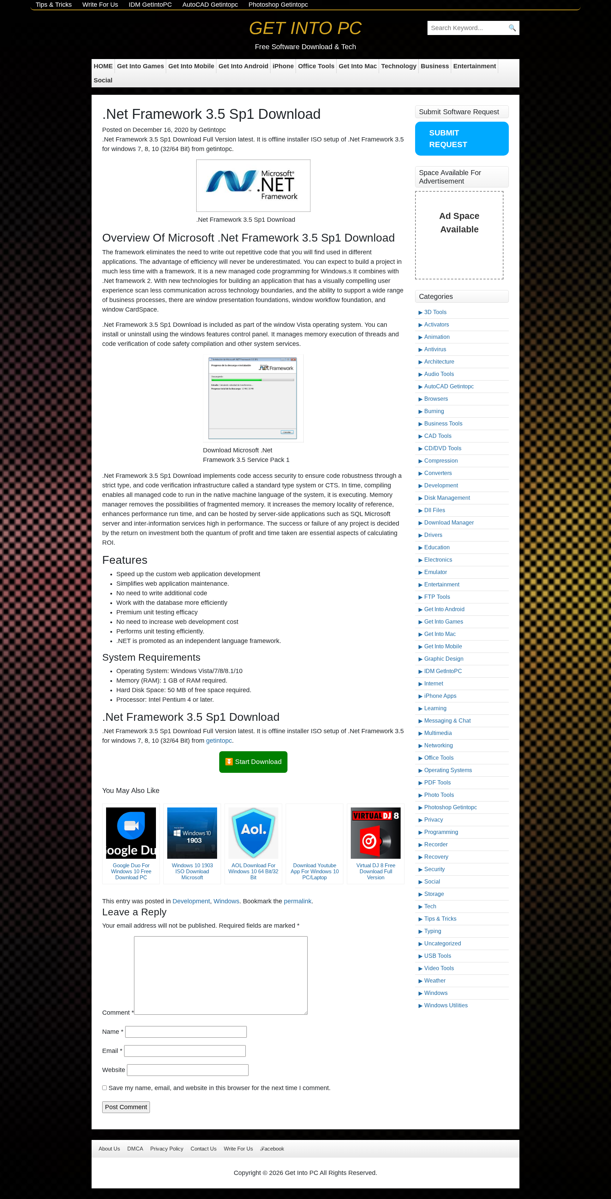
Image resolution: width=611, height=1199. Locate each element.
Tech (430, 906)
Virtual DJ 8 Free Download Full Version (375, 871)
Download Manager (449, 523)
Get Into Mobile (191, 66)
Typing (432, 931)
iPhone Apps (440, 696)
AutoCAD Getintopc (210, 4)
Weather (435, 981)
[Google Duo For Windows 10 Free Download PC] (131, 833)
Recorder (436, 844)
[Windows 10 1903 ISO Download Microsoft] (192, 833)
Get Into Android (243, 66)
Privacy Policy (167, 1149)
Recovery (436, 857)
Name (112, 1031)
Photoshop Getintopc (278, 4)
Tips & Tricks (54, 4)
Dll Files (434, 510)
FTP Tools (437, 597)
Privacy (433, 820)
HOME (103, 66)
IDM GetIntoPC (150, 4)
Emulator (435, 572)
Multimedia (438, 733)
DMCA (135, 1149)
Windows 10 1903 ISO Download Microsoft (192, 871)
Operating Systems (448, 770)
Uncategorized (442, 943)
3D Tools (435, 312)
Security (434, 869)
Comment (118, 1012)
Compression (441, 461)
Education (437, 547)
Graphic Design (444, 659)
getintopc (219, 740)
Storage (434, 894)
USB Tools (437, 956)
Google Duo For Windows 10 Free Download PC (131, 871)
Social (103, 80)
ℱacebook (272, 1149)
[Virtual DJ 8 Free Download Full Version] (376, 833)
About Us (109, 1149)
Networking (438, 745)
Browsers (436, 399)
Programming (441, 832)
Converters (438, 473)
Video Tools (439, 968)
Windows (226, 901)
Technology (399, 66)
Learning (435, 708)
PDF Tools (437, 783)
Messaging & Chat (447, 721)
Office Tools (316, 66)
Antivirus (435, 349)
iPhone (283, 66)
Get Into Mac (358, 66)
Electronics (438, 560)
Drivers (433, 535)
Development (191, 901)
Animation (437, 337)
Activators (436, 325)
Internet (433, 683)
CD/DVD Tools (442, 448)
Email (112, 1050)
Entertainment (474, 66)
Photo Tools (439, 795)
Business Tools (443, 424)
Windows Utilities (446, 1005)
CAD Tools (438, 436)
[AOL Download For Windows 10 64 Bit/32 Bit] (253, 833)
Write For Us (100, 4)
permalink (298, 901)
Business (435, 66)
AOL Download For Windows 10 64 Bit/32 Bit (253, 871)
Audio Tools (439, 374)
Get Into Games (140, 66)
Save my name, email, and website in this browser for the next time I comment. (220, 1087)
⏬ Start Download (253, 761)
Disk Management (447, 498)
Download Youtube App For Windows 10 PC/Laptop (315, 871)
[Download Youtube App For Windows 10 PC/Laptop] (314, 833)
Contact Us (204, 1149)
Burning (434, 411)
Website (113, 1069)
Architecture (439, 362)
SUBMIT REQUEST (448, 138)
